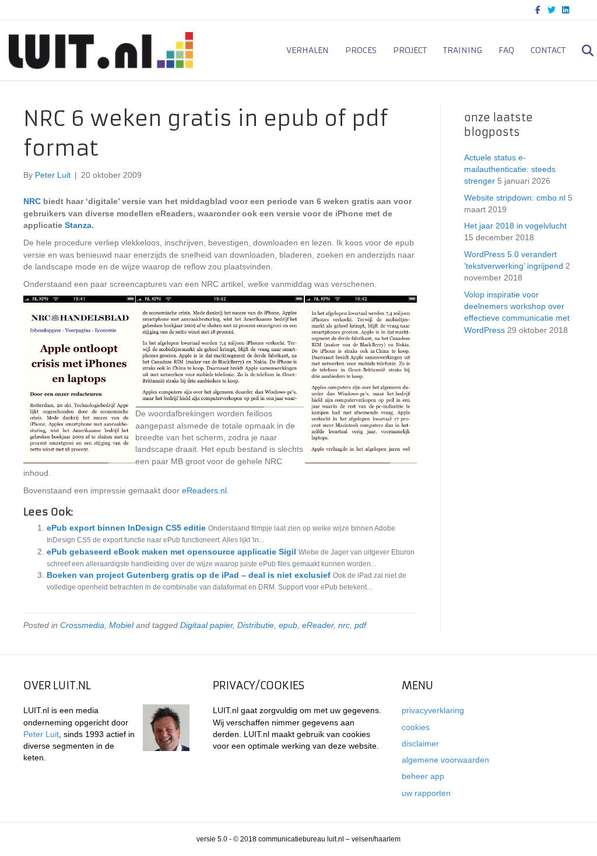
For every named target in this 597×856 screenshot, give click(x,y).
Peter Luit (41, 734)
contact (548, 50)
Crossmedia (82, 625)
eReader (317, 625)
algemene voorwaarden (445, 759)
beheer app (423, 776)
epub (288, 625)
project (410, 50)
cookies (416, 727)
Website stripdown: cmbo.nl (515, 197)
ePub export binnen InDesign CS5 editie (126, 527)
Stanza (78, 225)
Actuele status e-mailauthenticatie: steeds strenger (510, 169)
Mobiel (121, 625)
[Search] (581, 50)
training (462, 50)
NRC (32, 201)
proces (361, 50)
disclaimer (420, 743)
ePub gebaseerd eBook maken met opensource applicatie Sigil (171, 551)
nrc (344, 625)
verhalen (307, 50)
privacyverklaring (433, 710)
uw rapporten (426, 793)
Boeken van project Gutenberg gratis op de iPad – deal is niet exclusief (189, 575)
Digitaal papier (206, 625)
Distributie (255, 625)
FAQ (506, 50)
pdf (360, 625)
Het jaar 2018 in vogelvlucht (515, 225)
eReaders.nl (204, 490)
